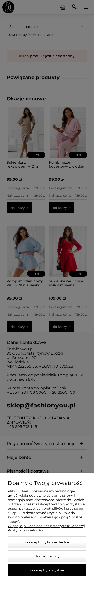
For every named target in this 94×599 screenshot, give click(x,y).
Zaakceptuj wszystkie (47, 570)
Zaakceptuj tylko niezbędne (47, 542)
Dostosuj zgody (47, 556)
